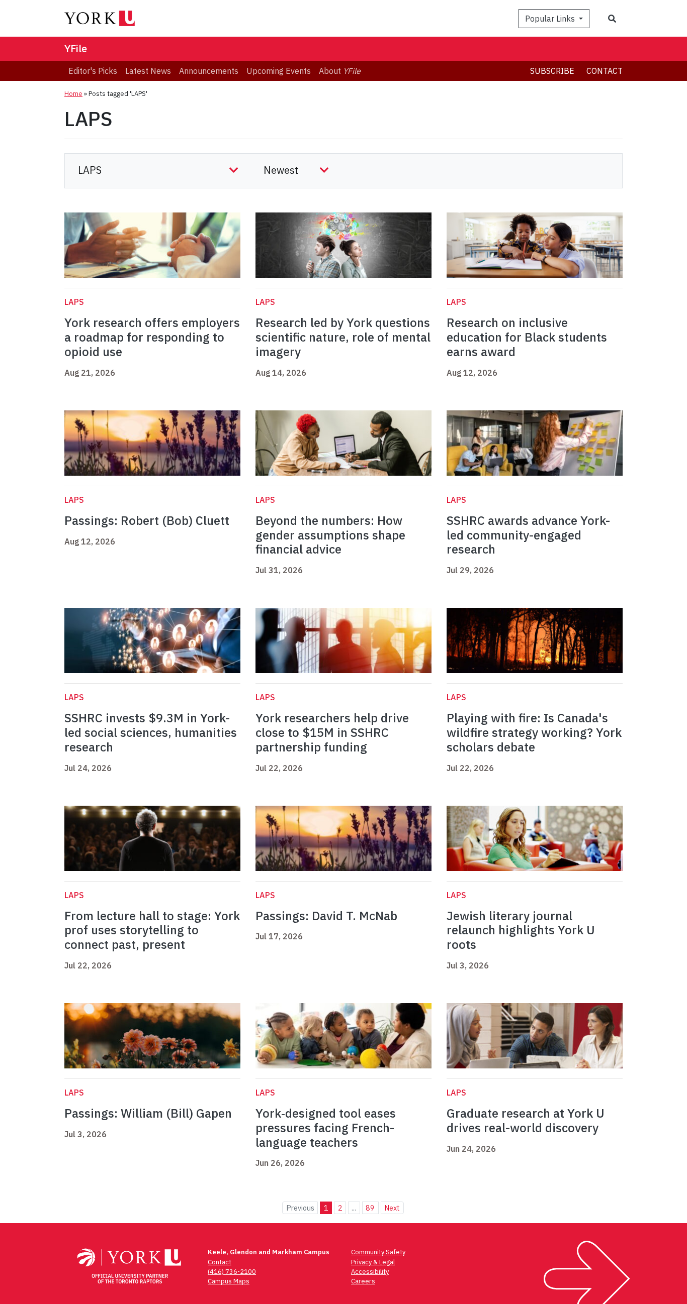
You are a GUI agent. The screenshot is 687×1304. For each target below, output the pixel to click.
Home (73, 93)
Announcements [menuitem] (208, 71)
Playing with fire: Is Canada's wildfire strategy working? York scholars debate (534, 732)
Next (392, 1208)
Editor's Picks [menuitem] (92, 71)
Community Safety (378, 1252)
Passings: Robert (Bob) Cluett (146, 520)
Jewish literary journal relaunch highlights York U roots (521, 930)
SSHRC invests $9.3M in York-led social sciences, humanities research (150, 732)
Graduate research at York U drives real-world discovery (526, 1120)
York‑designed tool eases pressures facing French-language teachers (325, 1127)
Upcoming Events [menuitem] (278, 71)
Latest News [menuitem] (148, 71)
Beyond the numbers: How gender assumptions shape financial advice (330, 535)
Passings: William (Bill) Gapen (148, 1113)
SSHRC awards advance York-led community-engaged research (528, 535)
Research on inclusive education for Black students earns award (527, 337)
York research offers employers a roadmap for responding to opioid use (152, 337)
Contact (604, 71)
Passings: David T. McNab (326, 916)
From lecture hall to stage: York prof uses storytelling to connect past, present (152, 930)
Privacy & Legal (373, 1262)
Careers (363, 1281)
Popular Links (551, 19)
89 (370, 1208)
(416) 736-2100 (232, 1271)
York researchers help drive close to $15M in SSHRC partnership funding (332, 732)
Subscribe (552, 71)
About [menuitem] (340, 71)
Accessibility (370, 1271)
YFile (75, 48)
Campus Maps (228, 1281)
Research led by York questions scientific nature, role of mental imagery (343, 337)
